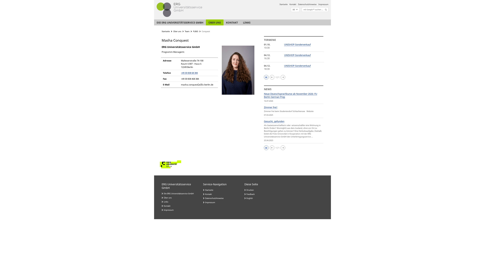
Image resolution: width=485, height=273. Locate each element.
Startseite (284, 4)
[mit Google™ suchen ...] (326, 10)
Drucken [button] (250, 190)
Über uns (214, 22)
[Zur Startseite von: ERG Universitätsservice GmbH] (179, 10)
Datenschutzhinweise (307, 4)
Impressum (323, 4)
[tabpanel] (208, 71)
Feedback (250, 194)
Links (246, 22)
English (249, 198)
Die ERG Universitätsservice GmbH (180, 22)
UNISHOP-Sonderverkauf (297, 44)
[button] (295, 9)
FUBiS (195, 31)
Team (187, 31)
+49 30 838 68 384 (189, 72)
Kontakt (292, 4)
